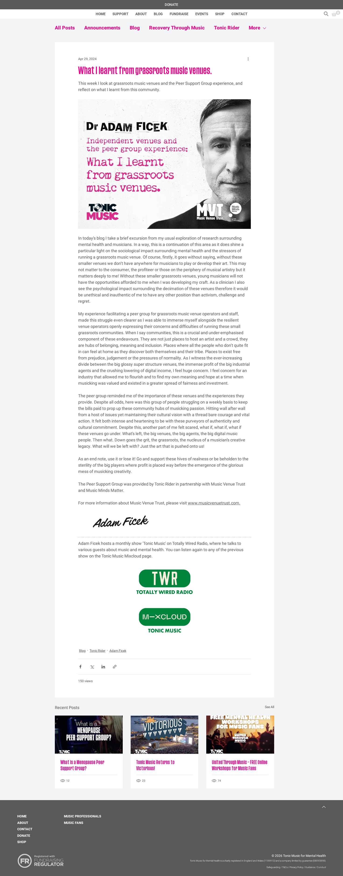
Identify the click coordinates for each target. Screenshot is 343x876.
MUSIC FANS (73, 822)
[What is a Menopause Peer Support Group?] (89, 735)
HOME (22, 816)
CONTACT (24, 829)
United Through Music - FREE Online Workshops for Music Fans (239, 765)
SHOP (21, 842)
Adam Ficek (117, 650)
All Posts (65, 28)
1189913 (269, 860)
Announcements (102, 28)
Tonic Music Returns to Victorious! (155, 765)
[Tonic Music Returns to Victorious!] (165, 735)
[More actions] (248, 59)
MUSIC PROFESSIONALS (82, 816)
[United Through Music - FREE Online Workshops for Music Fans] (240, 735)
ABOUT (22, 822)
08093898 (319, 860)
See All (269, 707)
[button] (326, 13)
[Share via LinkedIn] (103, 666)
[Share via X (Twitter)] (92, 666)
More (254, 28)
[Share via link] (114, 666)
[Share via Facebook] (80, 666)
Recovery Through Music (177, 28)
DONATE (23, 835)
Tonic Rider (226, 28)
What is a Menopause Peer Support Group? (82, 765)
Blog (135, 28)
